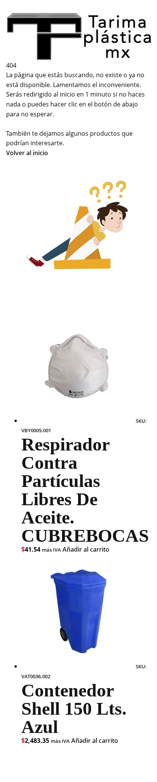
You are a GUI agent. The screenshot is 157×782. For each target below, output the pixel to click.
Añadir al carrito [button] (85, 549)
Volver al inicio (27, 153)
